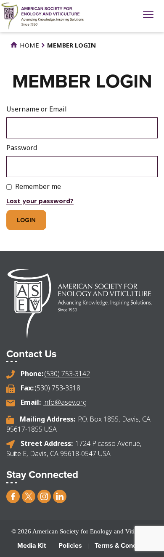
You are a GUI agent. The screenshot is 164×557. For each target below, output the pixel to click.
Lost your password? (40, 200)
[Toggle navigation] (148, 16)
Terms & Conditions (124, 545)
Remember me (38, 186)
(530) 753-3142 (67, 373)
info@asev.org (65, 402)
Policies (70, 545)
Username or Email (36, 109)
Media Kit (31, 545)
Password (21, 147)
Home (28, 45)
